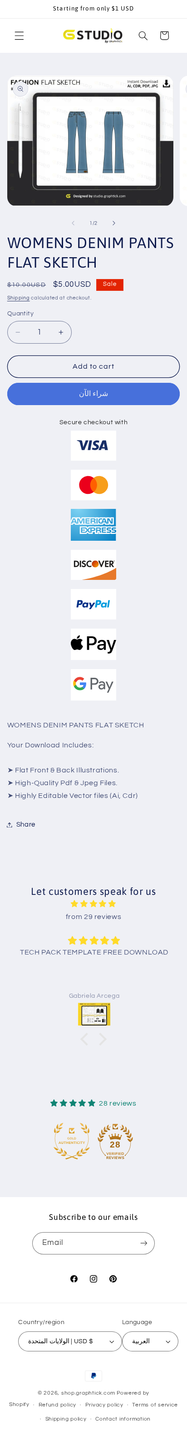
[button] (19, 35)
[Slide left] (73, 223)
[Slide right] (114, 223)
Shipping (18, 297)
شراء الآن (93, 393)
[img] (93, 904)
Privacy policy (104, 1404)
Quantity (20, 313)
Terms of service (155, 1404)
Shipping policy (66, 1419)
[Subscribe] (143, 1243)
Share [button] (25, 824)
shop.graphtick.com (88, 1393)
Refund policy (58, 1404)
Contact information (123, 1419)
